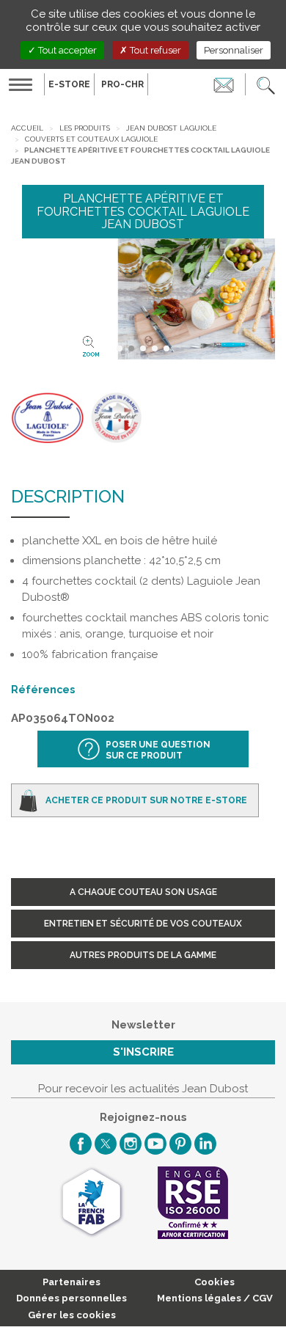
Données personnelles (71, 1298)
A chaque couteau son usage (143, 892)
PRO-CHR (122, 84)
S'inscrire (143, 1052)
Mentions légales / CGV (215, 1298)
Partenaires (71, 1281)
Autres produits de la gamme (143, 955)
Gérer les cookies (72, 1314)
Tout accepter (66, 50)
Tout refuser (154, 50)
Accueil (27, 128)
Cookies (214, 1281)
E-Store (69, 84)
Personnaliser (233, 50)
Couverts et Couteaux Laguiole (91, 139)
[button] (266, 84)
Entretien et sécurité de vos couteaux (143, 923)
